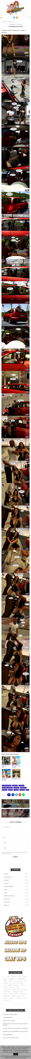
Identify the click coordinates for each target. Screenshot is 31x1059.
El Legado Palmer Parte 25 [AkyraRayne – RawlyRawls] (15, 1028)
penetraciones (6, 996)
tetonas (16, 789)
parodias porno (23, 993)
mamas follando (7, 991)
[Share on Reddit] (19, 794)
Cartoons (16, 874)
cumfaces (15, 785)
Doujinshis (16, 880)
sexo (23, 996)
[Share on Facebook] (13, 794)
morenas (5, 993)
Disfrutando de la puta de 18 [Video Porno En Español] (15, 1031)
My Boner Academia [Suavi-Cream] (10, 1037)
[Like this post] (9, 794)
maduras (14, 989)
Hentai (16, 889)
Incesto (16, 892)
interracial (23, 787)
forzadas (16, 787)
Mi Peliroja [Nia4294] (7, 1034)
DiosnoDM (21, 785)
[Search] (29, 17)
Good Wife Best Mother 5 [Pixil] (10, 1014)
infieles (10, 985)
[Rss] (17, 18)
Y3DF (27, 789)
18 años (8, 976)
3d (4, 976)
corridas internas (21, 978)
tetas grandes (18, 998)
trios (10, 1000)
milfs (22, 991)
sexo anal (6, 998)
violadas (22, 789)
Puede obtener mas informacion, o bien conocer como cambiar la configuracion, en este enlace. (15, 1056)
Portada (3, 21)
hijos (14, 983)
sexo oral (12, 998)
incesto (5, 985)
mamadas (5, 789)
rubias (19, 996)
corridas (5, 978)
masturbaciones (15, 991)
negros (10, 789)
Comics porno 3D (16, 877)
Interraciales (16, 899)
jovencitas (23, 985)
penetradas (13, 996)
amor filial (13, 976)
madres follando (7, 989)
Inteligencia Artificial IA (16, 895)
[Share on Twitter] (16, 794)
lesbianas (12, 987)
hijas (11, 983)
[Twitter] (14, 18)
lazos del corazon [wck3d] (9, 1020)
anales (19, 976)
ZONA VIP (16, 905)
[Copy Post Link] (26, 794)
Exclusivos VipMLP (16, 886)
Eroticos (16, 883)
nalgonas (11, 993)
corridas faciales (7, 785)
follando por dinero (7, 787)
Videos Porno (16, 902)
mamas (25, 989)
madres (17, 987)
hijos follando (20, 983)
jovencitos (6, 987)
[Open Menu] (1, 17)
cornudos (25, 976)
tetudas (5, 1000)
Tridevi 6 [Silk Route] (7, 1017)
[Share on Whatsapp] (23, 794)
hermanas (6, 983)
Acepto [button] (15, 1054)
